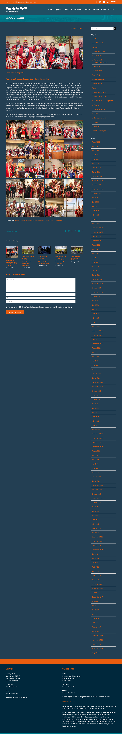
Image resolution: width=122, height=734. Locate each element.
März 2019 (95, 524)
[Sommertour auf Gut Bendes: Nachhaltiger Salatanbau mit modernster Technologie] (28, 247)
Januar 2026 (96, 172)
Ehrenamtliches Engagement (33, 220)
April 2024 (95, 262)
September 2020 (97, 447)
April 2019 (95, 520)
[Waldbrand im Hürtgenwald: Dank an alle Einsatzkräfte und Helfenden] (12, 247)
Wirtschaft (97, 126)
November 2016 (97, 640)
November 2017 (97, 588)
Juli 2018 (95, 554)
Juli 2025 (95, 198)
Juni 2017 (95, 610)
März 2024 (95, 266)
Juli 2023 (95, 301)
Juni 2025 (95, 202)
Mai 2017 (95, 614)
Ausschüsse (98, 55)
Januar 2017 (96, 631)
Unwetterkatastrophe (99, 131)
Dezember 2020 (97, 434)
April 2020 (95, 468)
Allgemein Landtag (20, 220)
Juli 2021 (95, 404)
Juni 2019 (95, 511)
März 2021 (95, 421)
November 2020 (97, 438)
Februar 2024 (96, 271)
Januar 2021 (96, 429)
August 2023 (96, 296)
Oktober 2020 (96, 442)
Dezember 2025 (97, 176)
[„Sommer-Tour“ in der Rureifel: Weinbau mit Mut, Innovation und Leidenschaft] (61, 247)
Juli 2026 (95, 146)
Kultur (42, 220)
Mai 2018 (95, 563)
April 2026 (95, 159)
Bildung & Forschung (101, 96)
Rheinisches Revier (100, 118)
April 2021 (95, 417)
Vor (80, 28)
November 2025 (97, 180)
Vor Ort (96, 122)
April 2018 (95, 567)
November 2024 (97, 232)
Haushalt (97, 66)
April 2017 (95, 618)
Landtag (47, 220)
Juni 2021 (95, 408)
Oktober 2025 (96, 185)
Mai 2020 (95, 464)
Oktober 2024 (96, 236)
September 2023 (97, 292)
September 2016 (97, 648)
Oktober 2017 (96, 593)
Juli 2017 (95, 605)
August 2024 (96, 245)
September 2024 (97, 241)
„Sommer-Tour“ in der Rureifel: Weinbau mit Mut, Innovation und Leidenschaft (60, 260)
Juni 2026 (95, 150)
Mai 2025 (95, 206)
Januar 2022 (96, 378)
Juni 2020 (95, 459)
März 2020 (95, 472)
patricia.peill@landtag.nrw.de (27, 2)
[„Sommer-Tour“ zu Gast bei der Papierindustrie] (77, 247)
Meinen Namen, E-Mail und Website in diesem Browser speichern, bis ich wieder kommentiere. (40, 307)
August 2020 (96, 451)
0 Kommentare (58, 220)
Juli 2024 (95, 249)
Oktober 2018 (96, 545)
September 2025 (97, 189)
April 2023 (95, 314)
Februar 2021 (96, 425)
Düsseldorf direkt (97, 43)
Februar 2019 (96, 528)
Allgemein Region (100, 92)
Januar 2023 (96, 326)
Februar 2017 (96, 627)
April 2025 (95, 210)
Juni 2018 (95, 558)
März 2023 (95, 318)
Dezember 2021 (97, 382)
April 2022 (95, 365)
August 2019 (96, 502)
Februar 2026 (96, 168)
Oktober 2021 (96, 391)
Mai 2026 (95, 155)
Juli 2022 (95, 352)
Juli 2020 (95, 455)
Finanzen (97, 105)
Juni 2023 (95, 305)
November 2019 (97, 490)
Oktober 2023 (96, 288)
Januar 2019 (96, 532)
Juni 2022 (95, 356)
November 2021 (97, 387)
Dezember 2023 (97, 279)
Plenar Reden (96, 75)
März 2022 (95, 369)
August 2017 (96, 601)
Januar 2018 (96, 580)
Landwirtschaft (97, 71)
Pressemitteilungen (98, 79)
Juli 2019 (95, 507)
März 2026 (95, 163)
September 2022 (97, 344)
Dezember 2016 (97, 636)
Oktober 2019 (96, 494)
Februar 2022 (96, 374)
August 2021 (96, 399)
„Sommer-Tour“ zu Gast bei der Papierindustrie (76, 258)
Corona (94, 38)
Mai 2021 (95, 412)
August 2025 (96, 193)
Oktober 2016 (96, 644)
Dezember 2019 (97, 485)
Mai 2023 (95, 309)
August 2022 (96, 348)
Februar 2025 (96, 219)
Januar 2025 (96, 223)
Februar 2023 (96, 322)
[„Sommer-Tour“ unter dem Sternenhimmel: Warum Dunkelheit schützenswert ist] (44, 247)
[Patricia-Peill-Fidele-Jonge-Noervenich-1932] (44, 52)
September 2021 (97, 395)
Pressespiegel (97, 84)
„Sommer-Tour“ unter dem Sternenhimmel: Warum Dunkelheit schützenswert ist (43, 260)
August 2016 (96, 653)
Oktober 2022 (96, 339)
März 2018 (95, 571)
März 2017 (95, 623)
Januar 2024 (96, 275)
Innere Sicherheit (99, 109)
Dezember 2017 (97, 584)
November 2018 (97, 541)
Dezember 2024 (97, 228)
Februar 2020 (96, 477)
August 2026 (96, 142)
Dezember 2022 (97, 331)
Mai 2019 (95, 515)
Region (51, 220)
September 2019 (97, 498)
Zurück (75, 28)
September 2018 (97, 550)
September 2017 (97, 597)
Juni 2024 (95, 253)
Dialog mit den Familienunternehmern (101, 61)
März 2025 (95, 215)
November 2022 (97, 335)
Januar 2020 (96, 481)
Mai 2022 (95, 361)
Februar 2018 (96, 575)
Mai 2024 (95, 258)
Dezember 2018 (97, 537)
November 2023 (97, 283)
